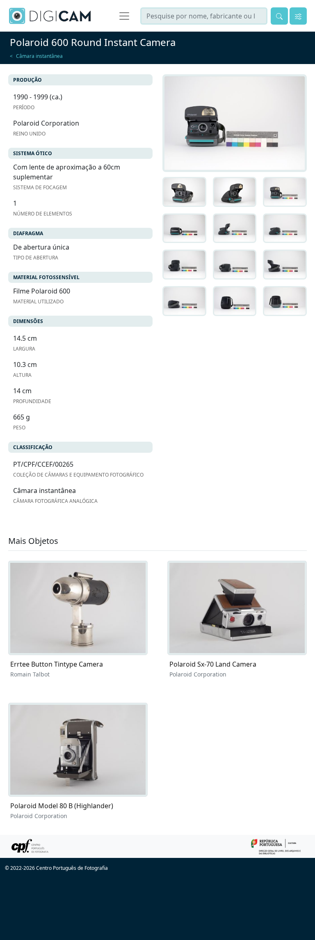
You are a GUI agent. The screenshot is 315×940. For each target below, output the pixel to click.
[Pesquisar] (279, 16)
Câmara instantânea (39, 56)
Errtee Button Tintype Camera (56, 664)
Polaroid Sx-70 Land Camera (212, 664)
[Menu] (124, 16)
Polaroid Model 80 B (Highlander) (61, 805)
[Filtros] (298, 16)
